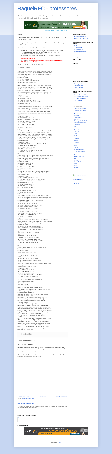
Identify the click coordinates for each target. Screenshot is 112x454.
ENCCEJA (76, 131)
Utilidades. (76, 167)
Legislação (76, 142)
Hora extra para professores (26, 403)
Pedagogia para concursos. (80, 36)
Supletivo (76, 163)
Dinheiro (76, 128)
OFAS (75, 146)
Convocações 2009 (78, 87)
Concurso (76, 119)
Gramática (76, 140)
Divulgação (76, 129)
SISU (75, 158)
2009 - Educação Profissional (81, 96)
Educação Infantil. (78, 47)
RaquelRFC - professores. (48, 8)
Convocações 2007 (78, 84)
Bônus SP (76, 115)
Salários (76, 160)
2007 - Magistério (78, 102)
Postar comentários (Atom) (28, 398)
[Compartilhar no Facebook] (29, 334)
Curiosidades (77, 124)
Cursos (75, 126)
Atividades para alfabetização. (81, 38)
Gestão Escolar (77, 46)
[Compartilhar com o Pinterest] (31, 334)
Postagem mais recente (23, 396)
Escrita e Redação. (78, 49)
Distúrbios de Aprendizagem (80, 51)
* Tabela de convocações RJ (81, 110)
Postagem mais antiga (61, 396)
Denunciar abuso (78, 179)
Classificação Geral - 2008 (80, 95)
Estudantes (76, 138)
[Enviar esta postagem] (21, 333)
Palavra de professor (79, 149)
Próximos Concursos (79, 156)
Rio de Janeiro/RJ (27, 336)
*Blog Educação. (78, 113)
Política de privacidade (77, 184)
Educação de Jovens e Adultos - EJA (82, 53)
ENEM (75, 133)
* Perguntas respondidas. (80, 108)
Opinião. (76, 147)
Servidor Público (78, 162)
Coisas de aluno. (78, 117)
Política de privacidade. (79, 151)
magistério (76, 170)
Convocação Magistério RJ (80, 121)
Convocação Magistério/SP (80, 122)
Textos (75, 165)
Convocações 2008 (78, 85)
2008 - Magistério (78, 100)
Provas (75, 154)
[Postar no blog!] (26, 334)
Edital (75, 135)
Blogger (59, 442)
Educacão (76, 137)
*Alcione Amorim (78, 112)
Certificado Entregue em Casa (61, 30)
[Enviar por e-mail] (24, 334)
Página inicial (43, 396)
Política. (76, 153)
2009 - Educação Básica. (80, 98)
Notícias (76, 144)
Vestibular (76, 169)
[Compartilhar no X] (27, 334)
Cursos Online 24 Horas (49, 30)
